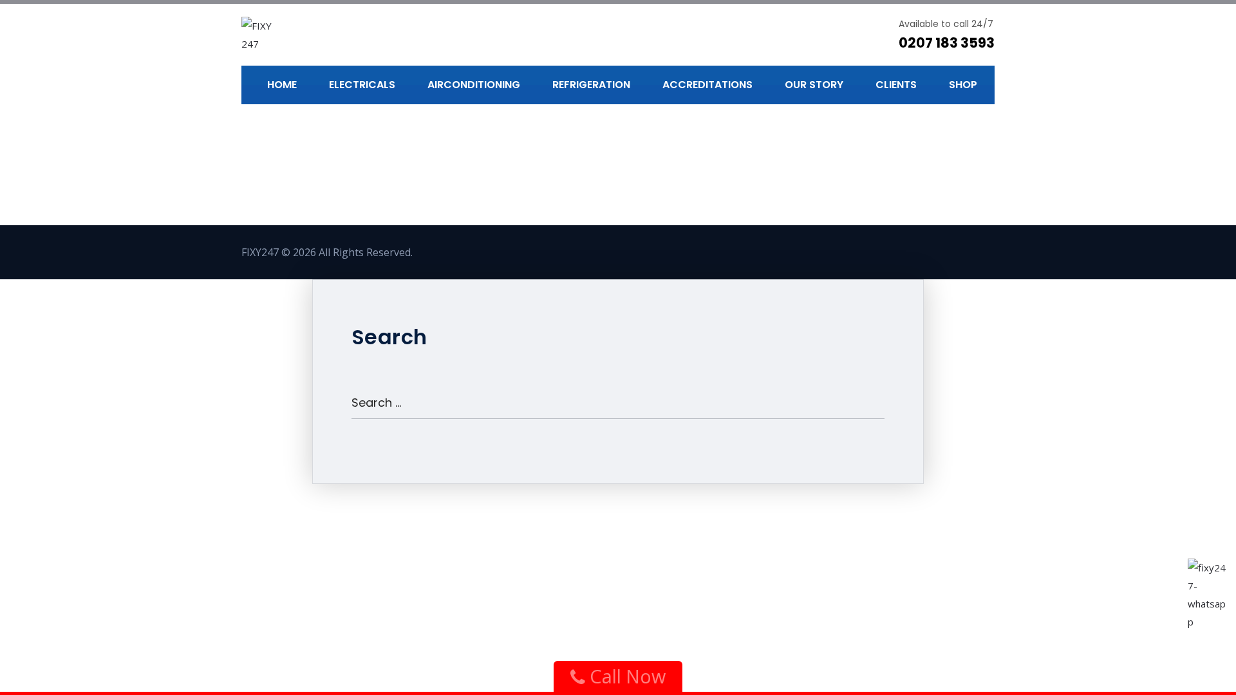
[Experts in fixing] (265, 35)
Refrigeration (591, 84)
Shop (963, 84)
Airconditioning (473, 84)
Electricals (362, 84)
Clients (896, 84)
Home (282, 84)
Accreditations (707, 84)
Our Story (814, 84)
